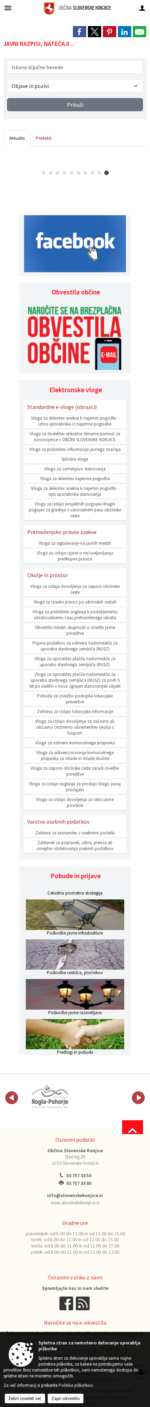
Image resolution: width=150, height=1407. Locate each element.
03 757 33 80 (78, 1183)
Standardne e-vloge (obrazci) (62, 406)
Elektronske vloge (76, 390)
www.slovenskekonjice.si (75, 1203)
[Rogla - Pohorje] (50, 1096)
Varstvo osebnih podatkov (58, 821)
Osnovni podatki (75, 1139)
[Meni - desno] (142, 8)
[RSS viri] (83, 1303)
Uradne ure (75, 1222)
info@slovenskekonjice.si (75, 1195)
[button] (11, 1097)
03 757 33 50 (78, 1176)
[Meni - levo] (8, 8)
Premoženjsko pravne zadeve (62, 531)
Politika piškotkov (76, 1385)
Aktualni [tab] (17, 138)
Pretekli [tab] (44, 138)
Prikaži (75, 104)
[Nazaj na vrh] (132, 1127)
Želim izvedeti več (25, 1398)
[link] (80, 31)
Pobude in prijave (76, 876)
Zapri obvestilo (65, 1398)
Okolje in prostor (47, 575)
